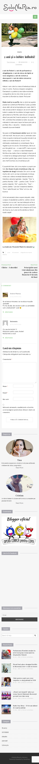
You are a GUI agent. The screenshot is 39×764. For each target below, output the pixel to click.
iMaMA (19, 52)
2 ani (8, 252)
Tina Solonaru (11, 62)
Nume (5, 386)
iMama (5, 254)
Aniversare (15, 252)
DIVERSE (5, 732)
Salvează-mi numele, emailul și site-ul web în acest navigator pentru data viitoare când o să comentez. (19, 409)
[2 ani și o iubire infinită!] (19, 35)
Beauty (4, 728)
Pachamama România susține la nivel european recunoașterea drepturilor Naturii (24, 653)
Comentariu (7, 359)
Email (5, 393)
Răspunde (9, 312)
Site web (6, 399)
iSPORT (5, 741)
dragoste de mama (26, 252)
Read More (19, 468)
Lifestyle (5, 745)
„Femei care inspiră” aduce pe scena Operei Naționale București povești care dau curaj (25, 694)
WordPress (26, 759)
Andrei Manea (15, 294)
